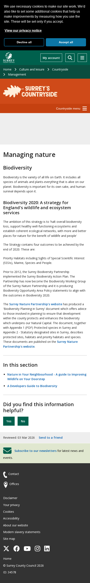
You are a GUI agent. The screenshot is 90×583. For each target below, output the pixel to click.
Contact (13, 474)
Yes (8, 421)
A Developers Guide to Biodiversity (32, 386)
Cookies (8, 512)
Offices (14, 484)
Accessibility (11, 518)
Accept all (66, 42)
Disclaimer (10, 498)
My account (51, 58)
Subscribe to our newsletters (35, 451)
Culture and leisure (31, 69)
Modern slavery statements (21, 532)
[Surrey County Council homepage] (9, 57)
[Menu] (82, 57)
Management (17, 74)
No (23, 421)
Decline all (24, 42)
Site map (9, 539)
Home (7, 69)
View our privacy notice (23, 30)
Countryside (60, 69)
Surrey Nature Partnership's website (35, 304)
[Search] (70, 57)
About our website (15, 525)
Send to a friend (51, 438)
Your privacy (11, 505)
